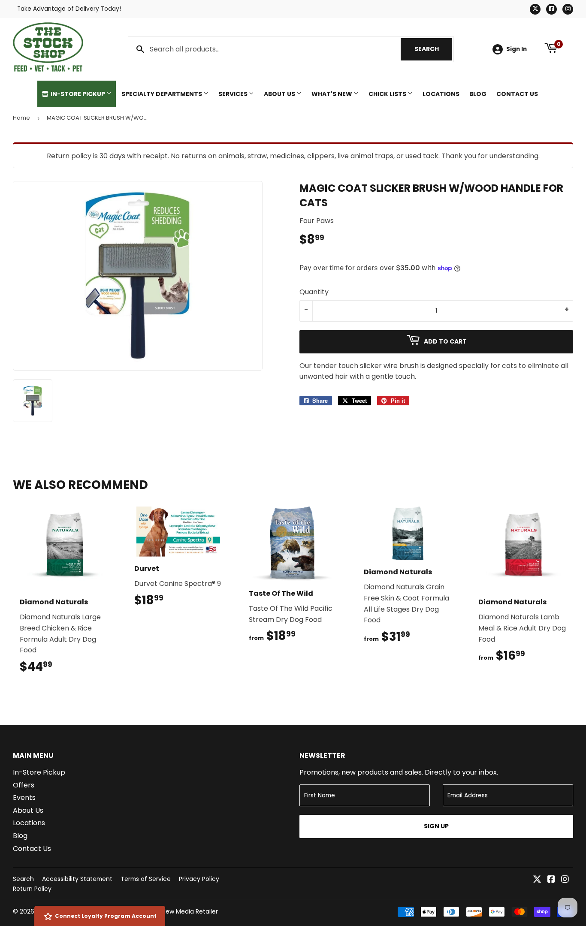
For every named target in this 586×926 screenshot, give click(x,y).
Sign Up (436, 826)
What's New (332, 94)
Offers (23, 785)
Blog (477, 94)
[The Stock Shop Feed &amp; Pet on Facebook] (551, 880)
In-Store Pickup (77, 94)
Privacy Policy (199, 879)
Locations (441, 94)
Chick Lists (388, 94)
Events (24, 797)
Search (433, 49)
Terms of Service (146, 879)
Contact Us (517, 94)
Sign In (516, 49)
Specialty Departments (162, 94)
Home (21, 118)
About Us (280, 94)
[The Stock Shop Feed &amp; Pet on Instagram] (565, 880)
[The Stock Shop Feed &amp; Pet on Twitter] (537, 880)
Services (233, 94)
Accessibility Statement (77, 879)
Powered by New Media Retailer (171, 911)
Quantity (314, 292)
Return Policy (32, 888)
